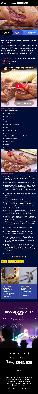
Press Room (8, 377)
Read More (6, 297)
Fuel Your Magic (17, 32)
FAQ (19, 372)
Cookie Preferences (24, 381)
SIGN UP (19, 324)
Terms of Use (10, 379)
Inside (5, 32)
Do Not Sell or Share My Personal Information (19, 383)
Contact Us (17, 377)
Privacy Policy (12, 381)
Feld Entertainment (27, 377)
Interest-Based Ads (19, 385)
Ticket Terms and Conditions (23, 379)
